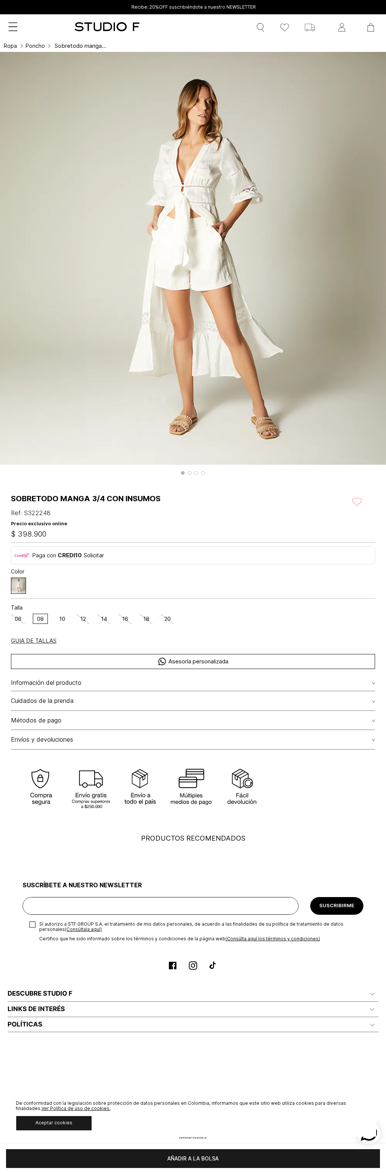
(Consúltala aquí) (83, 929)
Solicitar (94, 555)
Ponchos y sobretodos (35, 46)
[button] (183, 473)
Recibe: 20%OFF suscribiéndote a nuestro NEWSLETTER (193, 7)
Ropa (10, 46)
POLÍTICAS (25, 1024)
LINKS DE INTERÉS (36, 1009)
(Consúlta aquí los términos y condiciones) (272, 938)
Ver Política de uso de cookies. (75, 1108)
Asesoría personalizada (198, 661)
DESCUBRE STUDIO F (40, 993)
